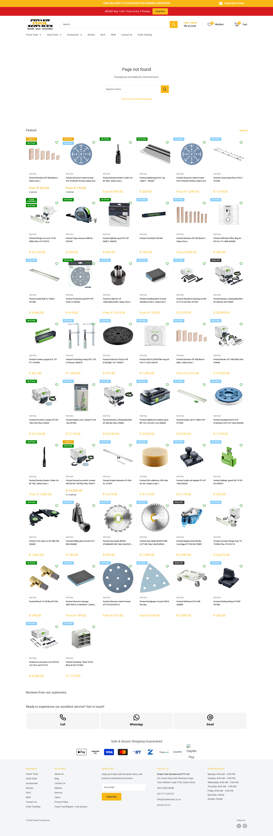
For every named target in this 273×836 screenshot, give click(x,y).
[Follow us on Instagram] (245, 826)
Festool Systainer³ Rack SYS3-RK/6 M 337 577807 (80, 663)
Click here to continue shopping (136, 99)
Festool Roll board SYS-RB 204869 (188, 603)
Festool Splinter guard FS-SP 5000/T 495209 (116, 240)
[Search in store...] (165, 89)
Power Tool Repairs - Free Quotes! (71, 806)
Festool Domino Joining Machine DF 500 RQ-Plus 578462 (117, 421)
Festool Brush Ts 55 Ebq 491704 (43, 601)
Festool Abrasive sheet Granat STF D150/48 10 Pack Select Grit (80, 179)
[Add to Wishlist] (56, 142)
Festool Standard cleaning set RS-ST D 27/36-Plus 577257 (191, 300)
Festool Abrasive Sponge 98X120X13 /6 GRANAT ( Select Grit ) (80, 603)
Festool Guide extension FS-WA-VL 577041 (117, 482)
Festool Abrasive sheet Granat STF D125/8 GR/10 (116, 603)
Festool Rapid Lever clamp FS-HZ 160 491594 (81, 421)
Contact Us (126, 34)
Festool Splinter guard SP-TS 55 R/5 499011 (227, 482)
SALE (103, 34)
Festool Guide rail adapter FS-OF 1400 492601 (191, 482)
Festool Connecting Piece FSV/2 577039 (227, 179)
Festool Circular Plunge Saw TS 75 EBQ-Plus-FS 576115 (227, 542)
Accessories (73, 34)
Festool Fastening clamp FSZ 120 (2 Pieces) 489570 (81, 361)
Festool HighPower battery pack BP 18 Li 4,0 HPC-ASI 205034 (154, 421)
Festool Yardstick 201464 (151, 238)
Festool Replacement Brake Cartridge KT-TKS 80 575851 (189, 542)
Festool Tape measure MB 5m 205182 (79, 240)
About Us (59, 774)
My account (190, 25)
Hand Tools (52, 34)
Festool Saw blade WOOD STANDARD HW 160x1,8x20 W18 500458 (117, 543)
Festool (33, 174)
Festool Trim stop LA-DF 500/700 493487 (44, 542)
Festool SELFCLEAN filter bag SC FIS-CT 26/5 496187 (155, 361)
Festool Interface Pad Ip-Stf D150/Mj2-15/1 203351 (115, 361)
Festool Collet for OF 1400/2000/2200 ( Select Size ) (117, 300)
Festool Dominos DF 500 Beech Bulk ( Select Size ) (190, 361)
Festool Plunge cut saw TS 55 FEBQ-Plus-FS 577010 (42, 240)
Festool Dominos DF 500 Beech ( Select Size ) (43, 179)
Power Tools (32, 34)
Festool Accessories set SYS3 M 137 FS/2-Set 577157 (44, 663)
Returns (58, 792)
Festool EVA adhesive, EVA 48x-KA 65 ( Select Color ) (154, 482)
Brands (91, 34)
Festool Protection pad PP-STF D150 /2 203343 (80, 300)
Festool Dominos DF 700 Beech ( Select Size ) (191, 240)
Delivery (58, 788)
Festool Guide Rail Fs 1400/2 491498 (42, 300)
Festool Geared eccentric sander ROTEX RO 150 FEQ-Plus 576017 (80, 482)
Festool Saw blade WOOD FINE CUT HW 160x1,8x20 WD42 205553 (153, 543)
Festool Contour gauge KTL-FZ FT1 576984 (43, 361)
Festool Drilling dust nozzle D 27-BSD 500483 (80, 542)
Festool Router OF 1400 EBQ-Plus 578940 (228, 361)
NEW (113, 34)
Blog (57, 778)
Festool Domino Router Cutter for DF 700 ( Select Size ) (44, 482)
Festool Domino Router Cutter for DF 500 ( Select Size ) (118, 179)
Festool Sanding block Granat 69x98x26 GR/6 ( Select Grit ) (153, 300)
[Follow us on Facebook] (239, 826)
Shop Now (160, 11)
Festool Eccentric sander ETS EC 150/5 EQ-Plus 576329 (44, 421)
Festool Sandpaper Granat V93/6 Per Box (154, 603)
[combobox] (115, 24)
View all (243, 130)
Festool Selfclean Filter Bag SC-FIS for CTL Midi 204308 (227, 240)
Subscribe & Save (234, 3)
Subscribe (111, 796)
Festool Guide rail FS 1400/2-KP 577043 (190, 421)
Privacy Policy (61, 802)
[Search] (174, 24)
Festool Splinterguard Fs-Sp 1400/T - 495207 (152, 179)
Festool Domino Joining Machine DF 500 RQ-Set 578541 (228, 300)
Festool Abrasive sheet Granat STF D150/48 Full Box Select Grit (191, 179)
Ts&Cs (58, 797)
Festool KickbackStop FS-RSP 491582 (226, 603)
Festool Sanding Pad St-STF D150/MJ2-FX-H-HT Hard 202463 (228, 421)
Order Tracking (145, 34)
